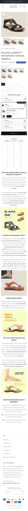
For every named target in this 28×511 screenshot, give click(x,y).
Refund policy (20, 505)
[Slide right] (26, 42)
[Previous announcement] (3, 1)
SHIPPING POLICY (7, 453)
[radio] (3, 70)
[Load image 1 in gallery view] (7, 42)
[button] (3, 6)
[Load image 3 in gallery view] (21, 42)
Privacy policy (11, 507)
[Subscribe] (21, 492)
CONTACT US (6, 443)
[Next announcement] (25, 1)
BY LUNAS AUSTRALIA (12, 505)
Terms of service (18, 507)
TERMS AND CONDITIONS (9, 457)
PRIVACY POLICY (7, 446)
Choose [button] (9, 116)
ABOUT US (5, 439)
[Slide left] (1, 42)
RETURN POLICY (7, 450)
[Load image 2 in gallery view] (14, 42)
